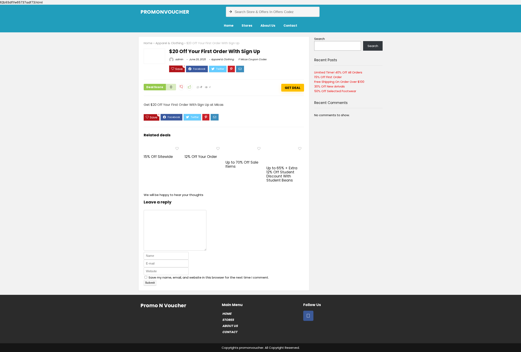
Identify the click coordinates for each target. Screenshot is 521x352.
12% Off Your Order (201, 156)
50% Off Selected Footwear (335, 91)
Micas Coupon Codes (253, 59)
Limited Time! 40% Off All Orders (338, 72)
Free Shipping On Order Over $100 (339, 82)
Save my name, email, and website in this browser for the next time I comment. (209, 277)
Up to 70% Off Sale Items (241, 164)
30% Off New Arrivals (329, 86)
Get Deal (292, 87)
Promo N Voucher (163, 305)
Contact (290, 25)
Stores (247, 25)
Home (228, 25)
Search (319, 39)
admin (179, 59)
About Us (267, 25)
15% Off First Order (328, 77)
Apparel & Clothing (169, 43)
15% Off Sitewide (158, 156)
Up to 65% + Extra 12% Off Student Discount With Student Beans (281, 174)
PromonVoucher (164, 11)
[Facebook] (308, 316)
